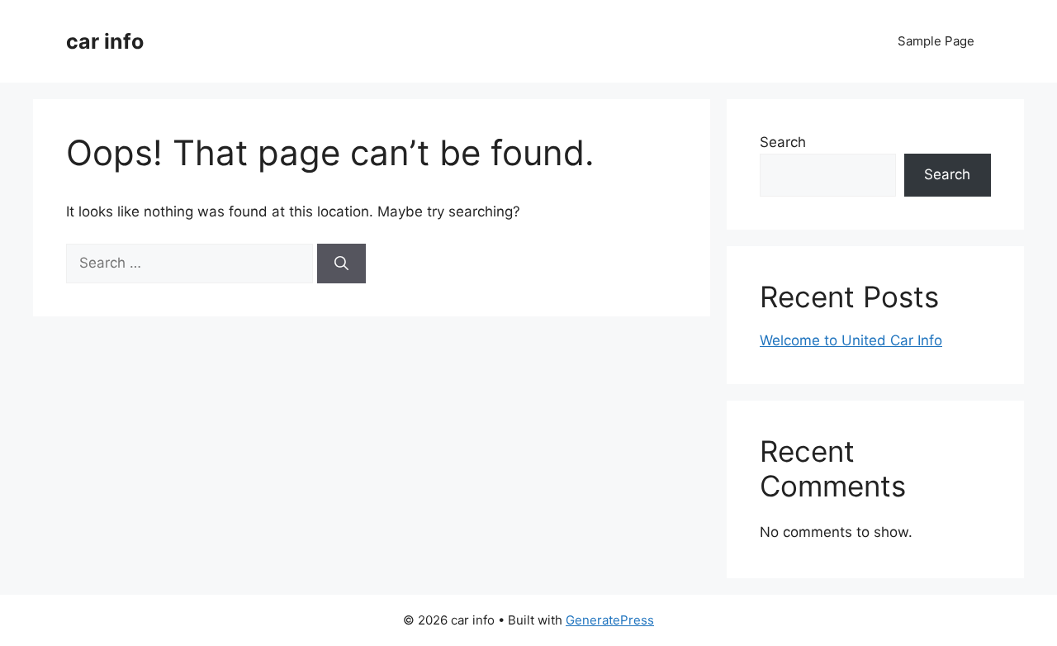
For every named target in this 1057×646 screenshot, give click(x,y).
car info (105, 41)
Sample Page (936, 41)
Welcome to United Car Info (851, 340)
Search (783, 142)
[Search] (341, 263)
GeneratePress (610, 620)
